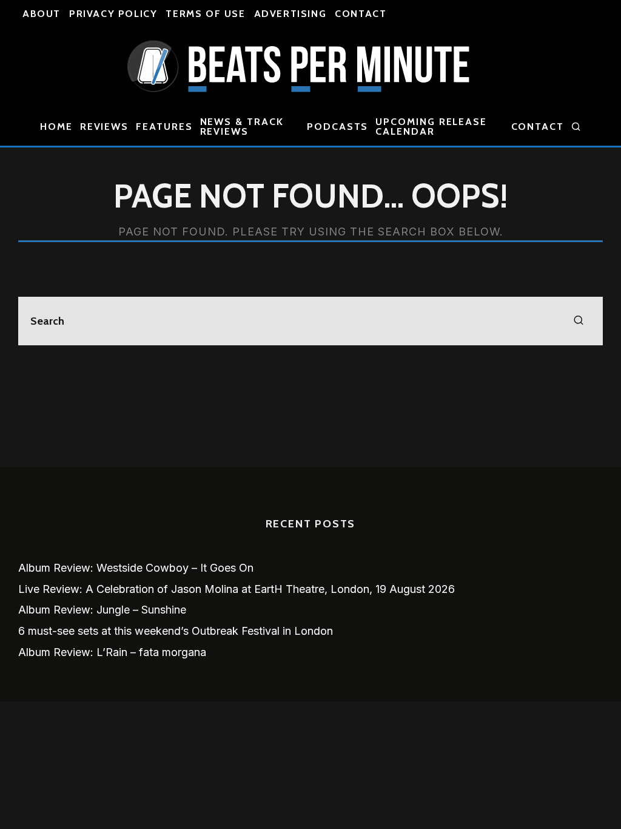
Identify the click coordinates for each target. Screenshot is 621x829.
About (41, 13)
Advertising (290, 13)
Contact (360, 13)
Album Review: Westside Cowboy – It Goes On (135, 567)
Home (56, 126)
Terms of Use (205, 13)
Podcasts (337, 126)
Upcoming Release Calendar (431, 126)
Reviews (104, 126)
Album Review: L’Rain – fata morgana (112, 652)
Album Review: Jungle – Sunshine (102, 609)
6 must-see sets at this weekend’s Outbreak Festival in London (175, 630)
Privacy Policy (113, 13)
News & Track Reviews (242, 126)
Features (164, 126)
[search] (578, 321)
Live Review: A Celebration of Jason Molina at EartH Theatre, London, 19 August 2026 (236, 589)
